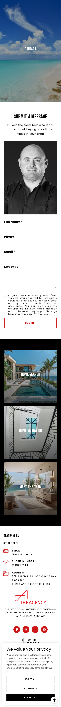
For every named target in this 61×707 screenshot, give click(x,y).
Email (8, 252)
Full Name (12, 222)
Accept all (30, 697)
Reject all (31, 679)
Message (11, 267)
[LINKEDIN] (35, 629)
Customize (30, 688)
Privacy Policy (42, 314)
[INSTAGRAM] (26, 629)
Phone (9, 237)
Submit (30, 323)
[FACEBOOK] (16, 629)
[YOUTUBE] (44, 629)
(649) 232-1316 (20, 565)
